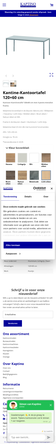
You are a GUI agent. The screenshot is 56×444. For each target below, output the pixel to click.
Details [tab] (28, 196)
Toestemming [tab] (10, 196)
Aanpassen (11, 253)
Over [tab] (46, 196)
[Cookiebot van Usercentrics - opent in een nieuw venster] (34, 188)
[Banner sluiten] (52, 189)
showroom (33, 15)
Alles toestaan (13, 245)
